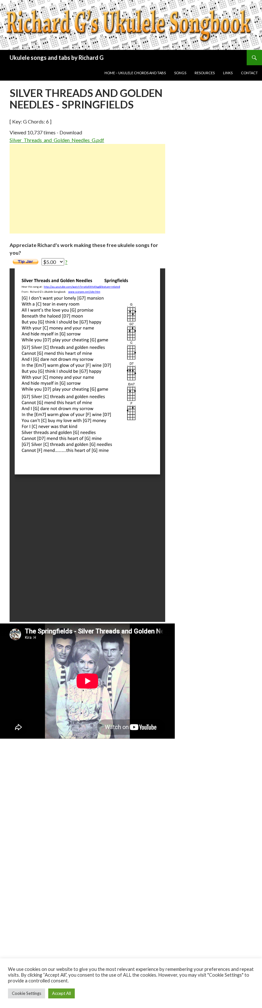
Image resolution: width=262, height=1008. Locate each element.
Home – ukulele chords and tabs (135, 73)
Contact (249, 73)
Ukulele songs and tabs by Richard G (57, 57)
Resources (205, 73)
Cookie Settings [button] (26, 993)
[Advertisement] (87, 189)
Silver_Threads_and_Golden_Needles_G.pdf (57, 140)
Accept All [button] (61, 993)
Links (228, 73)
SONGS (180, 73)
